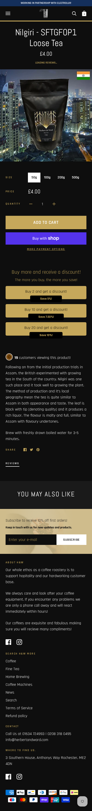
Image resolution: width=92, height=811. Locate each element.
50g (34, 177)
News (10, 692)
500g (75, 177)
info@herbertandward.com (27, 739)
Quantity (13, 203)
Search (11, 700)
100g (47, 177)
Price (10, 191)
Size (9, 177)
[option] (46, 115)
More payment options (46, 249)
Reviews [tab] (12, 463)
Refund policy (16, 715)
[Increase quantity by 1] (54, 204)
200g (61, 177)
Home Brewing (17, 676)
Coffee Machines (19, 684)
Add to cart (46, 222)
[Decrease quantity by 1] (31, 204)
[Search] (74, 13)
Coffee (11, 661)
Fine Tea (12, 668)
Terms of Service (19, 708)
